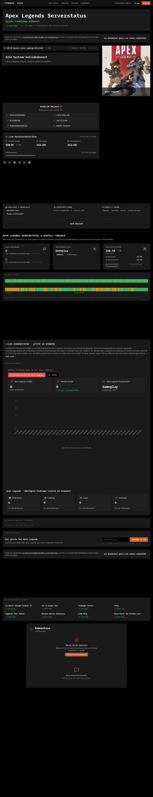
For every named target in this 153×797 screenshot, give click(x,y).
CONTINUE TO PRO (139, 540)
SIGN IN (146, 3)
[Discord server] (24, 162)
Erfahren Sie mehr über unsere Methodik (78, 448)
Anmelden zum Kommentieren (76, 654)
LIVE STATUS (53, 3)
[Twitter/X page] (19, 162)
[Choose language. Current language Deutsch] (136, 3)
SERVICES (65, 3)
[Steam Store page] (15, 162)
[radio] (28, 115)
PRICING (75, 3)
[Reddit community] (29, 162)
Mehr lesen (9, 356)
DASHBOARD (85, 3)
